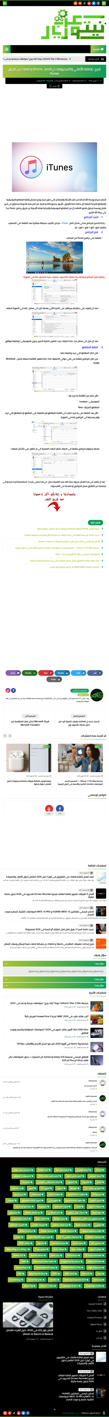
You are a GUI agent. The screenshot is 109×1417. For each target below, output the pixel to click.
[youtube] (89, 3)
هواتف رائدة (59, 1249)
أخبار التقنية (43, 1170)
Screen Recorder (35, 1280)
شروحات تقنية (82, 1225)
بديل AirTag (97, 1194)
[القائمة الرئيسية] (7, 49)
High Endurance (95, 1267)
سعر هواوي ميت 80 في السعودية (87, 1219)
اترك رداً (92, 1088)
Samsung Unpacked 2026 (75, 1280)
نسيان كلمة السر (58, 1243)
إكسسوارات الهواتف (22, 1176)
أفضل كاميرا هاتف (74, 1176)
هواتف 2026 (24, 1243)
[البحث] (5, 3)
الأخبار (99, 1182)
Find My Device (37, 1255)
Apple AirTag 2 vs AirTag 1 (17, 1249)
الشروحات (39, 80)
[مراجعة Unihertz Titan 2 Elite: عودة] (96, 1006)
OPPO (55, 1273)
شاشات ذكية (41, 1219)
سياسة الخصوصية (94, 1317)
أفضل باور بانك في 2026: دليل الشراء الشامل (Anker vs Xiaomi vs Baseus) (69, 541)
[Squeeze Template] (104, 1413)
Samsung (98, 1280)
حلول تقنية (97, 1212)
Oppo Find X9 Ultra (37, 1273)
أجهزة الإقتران (83, 1170)
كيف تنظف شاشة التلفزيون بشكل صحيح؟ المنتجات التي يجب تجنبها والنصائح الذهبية (64, 560)
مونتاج (18, 1237)
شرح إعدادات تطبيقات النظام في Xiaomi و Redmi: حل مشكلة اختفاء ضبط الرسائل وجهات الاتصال (49, 944)
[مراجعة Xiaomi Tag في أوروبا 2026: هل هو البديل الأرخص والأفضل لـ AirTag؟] (96, 1047)
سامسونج (13, 1212)
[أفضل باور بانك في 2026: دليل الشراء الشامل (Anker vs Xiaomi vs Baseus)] (28, 1314)
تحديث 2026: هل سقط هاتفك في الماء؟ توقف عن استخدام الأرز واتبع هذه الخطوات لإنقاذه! (61, 535)
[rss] (75, 3)
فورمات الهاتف (38, 1225)
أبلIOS (48, 80)
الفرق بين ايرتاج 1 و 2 (93, 1188)
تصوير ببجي (53, 1200)
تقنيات (78, 1206)
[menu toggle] (104, 3)
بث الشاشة (16, 1188)
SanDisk (53, 1280)
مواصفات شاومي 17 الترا (68, 1237)
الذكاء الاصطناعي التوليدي (49, 1182)
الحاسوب (71, 1182)
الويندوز (74, 1188)
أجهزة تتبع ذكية (62, 1170)
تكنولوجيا (43, 1206)
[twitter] (94, 3)
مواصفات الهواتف (94, 1237)
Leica (99, 1273)
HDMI (23, 1261)
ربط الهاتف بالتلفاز (32, 1212)
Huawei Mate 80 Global (45, 1267)
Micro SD (86, 1273)
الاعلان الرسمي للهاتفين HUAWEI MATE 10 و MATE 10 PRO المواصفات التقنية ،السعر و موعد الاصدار (49, 913)
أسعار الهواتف (95, 1176)
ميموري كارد (96, 1243)
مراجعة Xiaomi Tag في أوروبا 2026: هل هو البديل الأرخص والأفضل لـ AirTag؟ (52, 1044)
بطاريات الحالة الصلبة (76, 1194)
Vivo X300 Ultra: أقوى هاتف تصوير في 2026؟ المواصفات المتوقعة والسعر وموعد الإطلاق (49, 1031)
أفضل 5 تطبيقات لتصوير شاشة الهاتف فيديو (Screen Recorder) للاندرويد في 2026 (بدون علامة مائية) (49, 895)
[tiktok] (85, 3)
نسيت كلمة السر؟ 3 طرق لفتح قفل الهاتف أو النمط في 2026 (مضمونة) (59, 929)
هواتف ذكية (77, 1249)
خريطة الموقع (96, 1324)
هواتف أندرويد (96, 1249)
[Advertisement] (54, 111)
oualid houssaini (91, 1096)
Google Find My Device (70, 1261)
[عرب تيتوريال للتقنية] (54, 24)
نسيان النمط (78, 1243)
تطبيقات (10, 1200)
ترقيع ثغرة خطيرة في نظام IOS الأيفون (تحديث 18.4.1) (77, 554)
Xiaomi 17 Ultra (47, 1286)
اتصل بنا (99, 1331)
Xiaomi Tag (28, 1286)
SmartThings (15, 1280)
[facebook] (98, 3)
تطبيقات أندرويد (95, 1206)
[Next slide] (5, 736)
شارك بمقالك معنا (94, 1310)
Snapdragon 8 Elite (94, 1286)
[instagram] (7, 690)
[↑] (54, 1409)
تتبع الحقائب (36, 1194)
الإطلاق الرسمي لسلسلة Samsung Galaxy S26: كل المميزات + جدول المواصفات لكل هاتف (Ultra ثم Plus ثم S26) (48, 1058)
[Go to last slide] (10, 736)
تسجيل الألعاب (96, 1200)
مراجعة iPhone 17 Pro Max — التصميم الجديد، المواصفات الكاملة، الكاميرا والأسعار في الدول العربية (57, 548)
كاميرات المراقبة (17, 1225)
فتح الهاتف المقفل (60, 1225)
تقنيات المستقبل (61, 1206)
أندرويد (60, 1188)
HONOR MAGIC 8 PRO (72, 1267)
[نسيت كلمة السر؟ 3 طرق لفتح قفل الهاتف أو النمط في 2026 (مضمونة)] (101, 929)
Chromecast (72, 1255)
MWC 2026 (70, 1273)
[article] (30, 720)
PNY (20, 1273)
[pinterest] (80, 3)
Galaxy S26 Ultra (95, 1261)
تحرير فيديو (19, 1194)
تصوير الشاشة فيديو (74, 1200)
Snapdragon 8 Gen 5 (69, 1286)
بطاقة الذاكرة (54, 1194)
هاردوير (41, 1243)
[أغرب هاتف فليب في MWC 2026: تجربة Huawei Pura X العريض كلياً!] (96, 1020)
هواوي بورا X (40, 1249)
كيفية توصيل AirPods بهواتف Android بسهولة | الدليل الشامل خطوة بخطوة (68, 529)
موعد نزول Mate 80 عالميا (39, 1237)
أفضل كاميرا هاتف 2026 (48, 1176)
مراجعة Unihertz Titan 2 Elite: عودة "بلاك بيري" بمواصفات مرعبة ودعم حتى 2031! (66, 59)
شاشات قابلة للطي (20, 1219)
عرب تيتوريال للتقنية (70, 1412)
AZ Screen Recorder (93, 1255)
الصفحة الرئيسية (62, 80)
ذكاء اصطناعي (54, 1212)
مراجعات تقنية (68, 1231)
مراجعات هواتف (47, 1231)
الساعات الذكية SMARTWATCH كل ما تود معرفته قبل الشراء (74, 567)
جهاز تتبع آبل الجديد (23, 1206)
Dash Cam (55, 1255)
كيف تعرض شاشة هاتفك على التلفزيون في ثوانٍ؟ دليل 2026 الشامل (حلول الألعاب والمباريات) (50, 877)
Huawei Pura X (22, 1267)
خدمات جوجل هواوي (76, 1212)
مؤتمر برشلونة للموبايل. (91, 1231)
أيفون (31, 1188)
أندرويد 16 (45, 1188)
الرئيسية (96, 49)
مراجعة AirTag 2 (26, 1231)
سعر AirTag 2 (59, 1219)
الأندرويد (85, 1182)
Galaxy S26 (18, 1255)
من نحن (99, 1338)
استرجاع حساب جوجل (22, 1170)
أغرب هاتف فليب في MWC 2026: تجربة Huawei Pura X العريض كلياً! (56, 1016)
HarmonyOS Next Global (44, 1261)
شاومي (98, 1225)
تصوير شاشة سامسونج (31, 1200)
